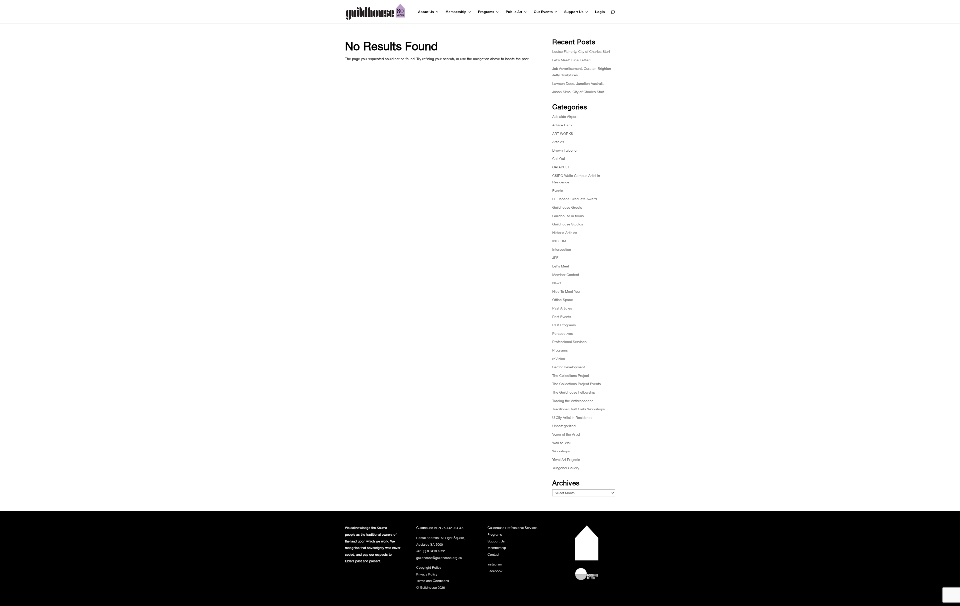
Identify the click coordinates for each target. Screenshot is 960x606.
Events (557, 190)
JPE (555, 257)
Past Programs (564, 325)
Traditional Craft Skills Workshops (578, 409)
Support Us (574, 12)
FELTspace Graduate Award (574, 199)
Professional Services (569, 342)
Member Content (565, 274)
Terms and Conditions (432, 581)
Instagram (495, 564)
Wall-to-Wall (561, 443)
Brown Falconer (565, 150)
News (556, 283)
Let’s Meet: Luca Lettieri (571, 60)
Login (600, 12)
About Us (426, 12)
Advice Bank (562, 125)
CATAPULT (560, 167)
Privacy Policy (427, 574)
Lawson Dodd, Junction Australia (578, 83)
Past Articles (562, 308)
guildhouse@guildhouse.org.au (439, 558)
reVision (558, 359)
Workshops (561, 451)
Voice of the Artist (566, 434)
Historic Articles (564, 232)
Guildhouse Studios (567, 224)
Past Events (561, 317)
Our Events (543, 12)
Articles (558, 142)
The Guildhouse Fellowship (573, 392)
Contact (493, 554)
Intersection (561, 249)
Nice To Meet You (566, 291)
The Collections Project (570, 375)
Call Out (558, 158)
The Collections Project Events (576, 384)
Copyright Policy (428, 567)
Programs (486, 12)
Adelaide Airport (565, 116)
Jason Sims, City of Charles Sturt (578, 92)
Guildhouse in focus (568, 216)
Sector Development (568, 367)
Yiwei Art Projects (566, 459)
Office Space (562, 299)
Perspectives (562, 333)
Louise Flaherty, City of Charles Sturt (581, 51)
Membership (456, 12)
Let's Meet (560, 266)
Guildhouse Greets (567, 207)
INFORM (559, 241)
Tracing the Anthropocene (573, 401)
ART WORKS (562, 133)
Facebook (495, 571)
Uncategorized (564, 426)
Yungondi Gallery (565, 468)
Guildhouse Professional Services (513, 528)
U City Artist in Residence (572, 417)
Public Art (514, 12)
